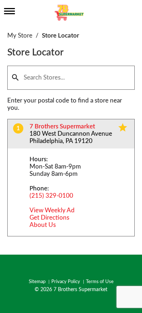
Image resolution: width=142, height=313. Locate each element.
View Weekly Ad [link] (52, 210)
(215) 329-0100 (51, 196)
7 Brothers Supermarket (62, 126)
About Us (42, 225)
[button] (15, 78)
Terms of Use (100, 281)
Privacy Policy (65, 281)
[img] (122, 127)
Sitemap (37, 281)
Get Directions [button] (49, 218)
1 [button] (18, 128)
